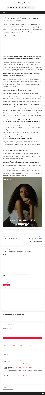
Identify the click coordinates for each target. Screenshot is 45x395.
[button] (37, 7)
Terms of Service (11, 335)
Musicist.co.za (22, 2)
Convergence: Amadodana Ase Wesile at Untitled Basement (28, 352)
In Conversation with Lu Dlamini (20, 375)
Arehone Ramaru (19, 20)
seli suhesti (6, 360)
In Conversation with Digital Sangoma (18, 360)
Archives (4, 387)
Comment (5, 254)
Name (4, 272)
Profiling (5, 231)
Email (4, 275)
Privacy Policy (20, 335)
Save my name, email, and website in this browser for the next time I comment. (21, 282)
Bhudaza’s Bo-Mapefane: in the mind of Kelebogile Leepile (22, 345)
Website (4, 279)
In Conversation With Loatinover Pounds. (23, 367)
